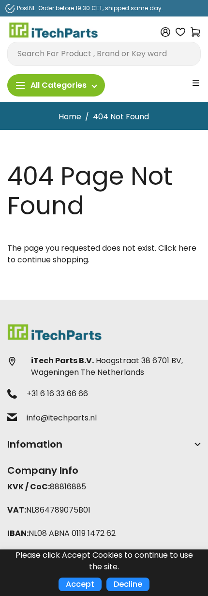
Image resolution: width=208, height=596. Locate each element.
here (187, 248)
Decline (128, 584)
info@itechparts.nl (62, 417)
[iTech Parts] (53, 31)
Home (70, 116)
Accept (80, 584)
